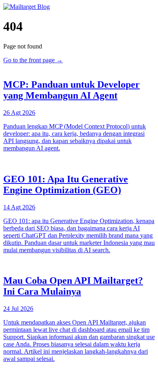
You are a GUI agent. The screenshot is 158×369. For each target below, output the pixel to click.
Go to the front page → (33, 60)
